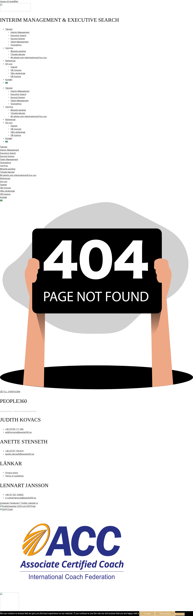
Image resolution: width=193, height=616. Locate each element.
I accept (147, 614)
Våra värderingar (18, 73)
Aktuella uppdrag (18, 51)
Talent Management (19, 42)
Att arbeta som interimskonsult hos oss (29, 57)
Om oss (8, 64)
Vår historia (16, 76)
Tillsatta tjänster (18, 54)
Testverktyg (16, 45)
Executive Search (18, 35)
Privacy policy (165, 614)
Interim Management (20, 32)
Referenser (10, 60)
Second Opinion (18, 38)
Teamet (14, 67)
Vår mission (16, 70)
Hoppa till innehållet (9, 1)
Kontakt (8, 79)
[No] (180, 614)
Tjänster (9, 29)
